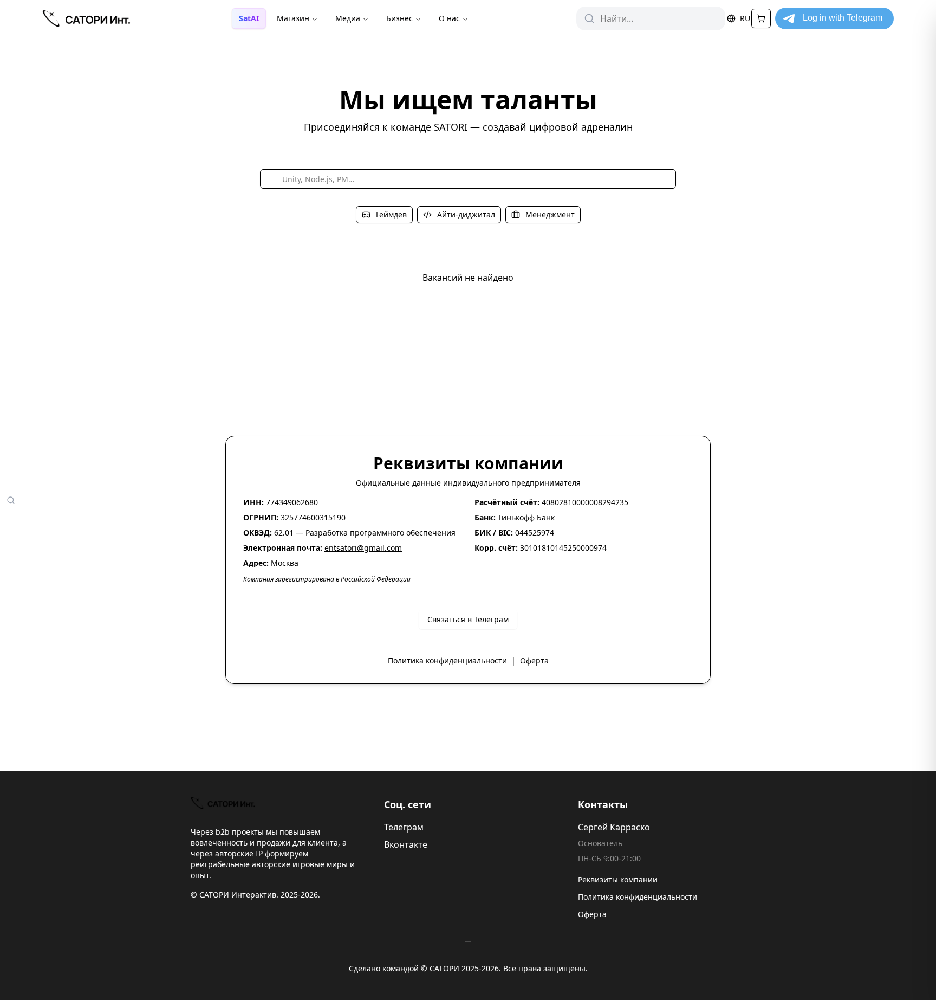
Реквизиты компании (618, 879)
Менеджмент (550, 214)
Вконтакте (405, 844)
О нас (449, 18)
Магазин (293, 18)
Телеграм (404, 827)
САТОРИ (444, 968)
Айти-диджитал (466, 214)
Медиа (347, 18)
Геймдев (391, 214)
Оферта (534, 660)
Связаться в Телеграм (468, 619)
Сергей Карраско (614, 827)
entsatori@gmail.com (363, 548)
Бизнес (399, 18)
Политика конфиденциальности (447, 660)
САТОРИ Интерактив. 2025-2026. (259, 894)
